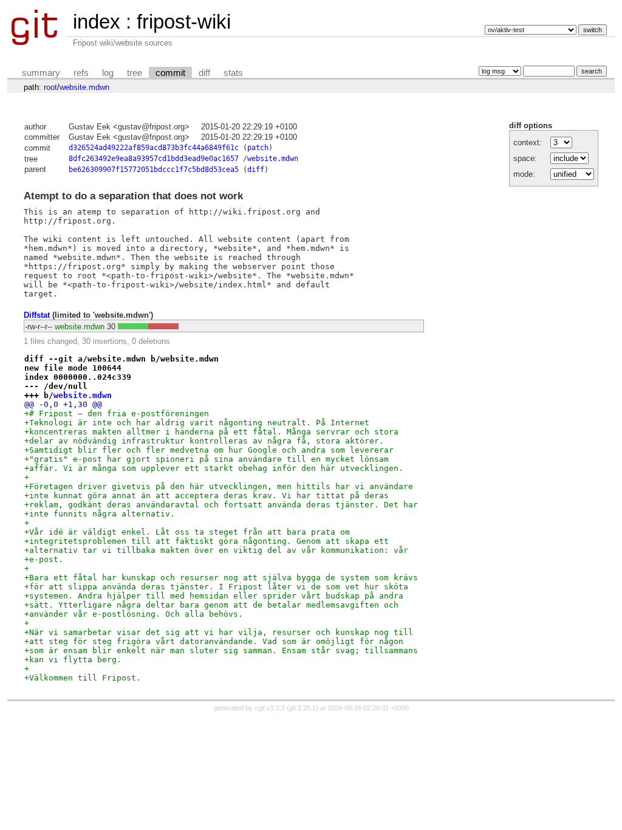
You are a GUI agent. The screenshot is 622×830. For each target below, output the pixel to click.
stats (233, 73)
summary (41, 73)
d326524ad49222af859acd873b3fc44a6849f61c (154, 147)
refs (81, 73)
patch (257, 147)
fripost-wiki (184, 21)
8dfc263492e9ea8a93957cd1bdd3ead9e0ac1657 (154, 158)
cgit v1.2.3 (270, 708)
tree (134, 73)
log (108, 73)
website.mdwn (84, 87)
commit (170, 73)
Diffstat (37, 315)
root (50, 87)
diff (204, 73)
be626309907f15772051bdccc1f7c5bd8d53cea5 (154, 169)
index (96, 21)
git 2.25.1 (302, 708)
